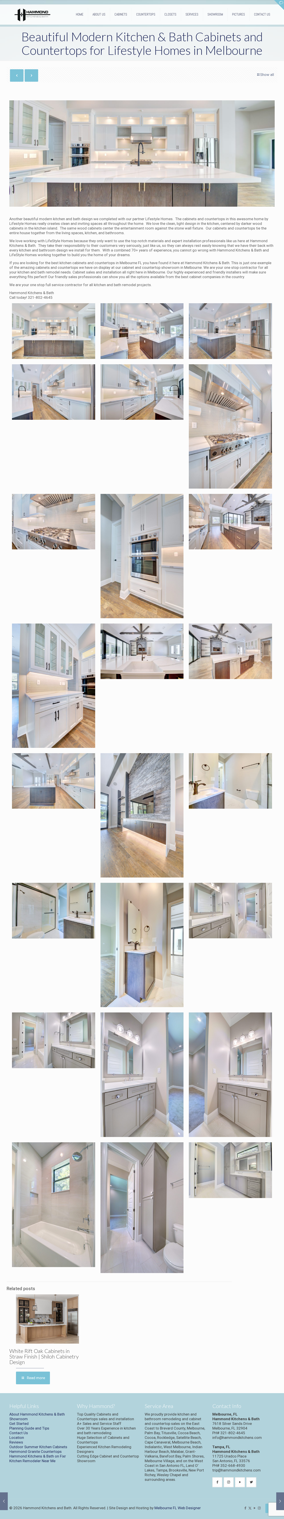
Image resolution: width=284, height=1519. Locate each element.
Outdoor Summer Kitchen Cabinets (38, 1447)
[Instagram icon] (259, 1508)
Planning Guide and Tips (29, 1428)
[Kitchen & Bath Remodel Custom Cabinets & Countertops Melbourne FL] (32, 14)
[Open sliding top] (279, 5)
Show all (267, 74)
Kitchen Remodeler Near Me (32, 1461)
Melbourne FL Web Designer (177, 1508)
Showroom (18, 1419)
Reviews (16, 1442)
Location (16, 1437)
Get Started (19, 1423)
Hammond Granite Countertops (35, 1451)
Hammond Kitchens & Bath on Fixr (37, 1456)
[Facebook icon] (245, 1508)
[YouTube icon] (254, 1508)
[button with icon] (217, 1482)
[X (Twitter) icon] (250, 1508)
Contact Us (18, 1433)
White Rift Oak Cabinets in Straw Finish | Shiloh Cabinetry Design (44, 1356)
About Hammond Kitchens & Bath (37, 1414)
